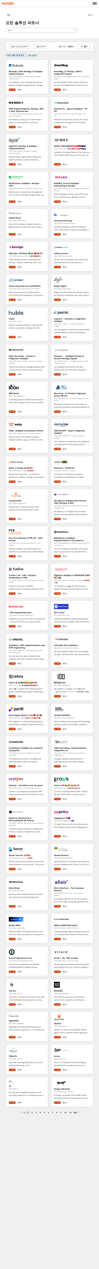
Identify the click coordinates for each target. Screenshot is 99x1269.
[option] (18, 46)
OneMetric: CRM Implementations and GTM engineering (27, 646)
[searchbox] (42, 30)
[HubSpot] (8, 3)
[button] (90, 14)
